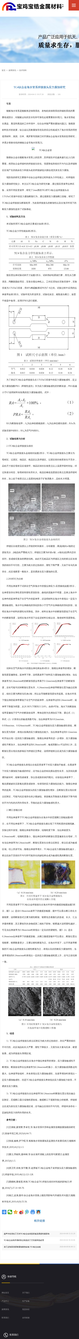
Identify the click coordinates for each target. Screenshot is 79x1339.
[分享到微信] (10, 1212)
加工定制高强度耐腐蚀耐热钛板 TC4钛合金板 (22, 1247)
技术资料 (23, 70)
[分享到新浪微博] (21, 1212)
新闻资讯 (12, 70)
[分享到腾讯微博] (27, 1212)
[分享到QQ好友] (38, 1212)
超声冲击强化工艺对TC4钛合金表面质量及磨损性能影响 (26, 1234)
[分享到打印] (32, 1212)
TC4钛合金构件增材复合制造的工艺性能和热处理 (24, 1240)
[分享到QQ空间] (15, 1212)
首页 (3, 70)
